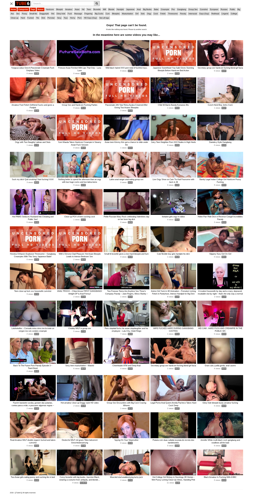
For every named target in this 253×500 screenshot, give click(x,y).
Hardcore (50, 9)
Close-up (14, 18)
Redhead (215, 14)
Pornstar (51, 18)
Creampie (165, 9)
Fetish (163, 14)
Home (13, 9)
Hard (23, 18)
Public (232, 9)
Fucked (30, 18)
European (214, 9)
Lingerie (225, 14)
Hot (52, 14)
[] (97, 3)
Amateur (68, 9)
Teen (89, 9)
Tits (37, 18)
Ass (12, 14)
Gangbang (181, 9)
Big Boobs (147, 9)
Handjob (120, 9)
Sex (18, 14)
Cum (108, 14)
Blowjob (59, 9)
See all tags (104, 18)
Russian (224, 9)
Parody (183, 14)
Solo (143, 14)
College (234, 14)
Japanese (130, 9)
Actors (40, 9)
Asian (77, 9)
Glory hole (61, 14)
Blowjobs (116, 14)
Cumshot (204, 9)
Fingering (88, 14)
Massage (78, 14)
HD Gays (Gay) (90, 18)
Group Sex (193, 9)
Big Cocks (99, 14)
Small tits (33, 14)
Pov (173, 9)
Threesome (173, 14)
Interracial (193, 14)
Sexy (59, 18)
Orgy (149, 14)
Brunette (97, 9)
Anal (139, 9)
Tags (33, 9)
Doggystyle (44, 14)
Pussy (24, 14)
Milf (104, 9)
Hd (83, 9)
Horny (72, 18)
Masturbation (127, 14)
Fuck (70, 14)
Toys (66, 18)
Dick (43, 18)
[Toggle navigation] (12, 3)
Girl (136, 14)
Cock (156, 14)
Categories (23, 9)
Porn (80, 18)
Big (238, 9)
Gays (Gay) (204, 14)
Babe (156, 9)
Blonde (111, 9)
